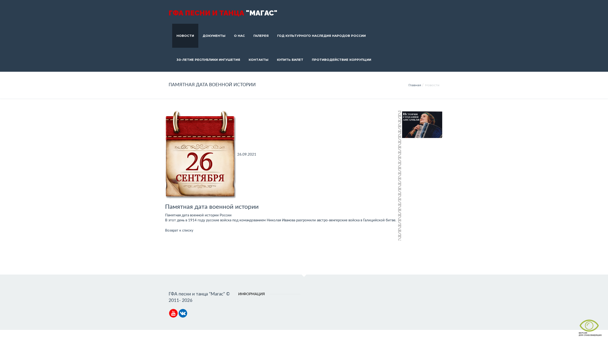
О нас (239, 36)
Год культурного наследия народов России (321, 36)
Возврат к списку (179, 230)
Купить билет (290, 60)
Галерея (261, 36)
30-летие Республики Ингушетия (208, 60)
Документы (214, 36)
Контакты (258, 60)
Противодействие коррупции (341, 60)
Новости (185, 36)
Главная (414, 85)
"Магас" (223, 13)
